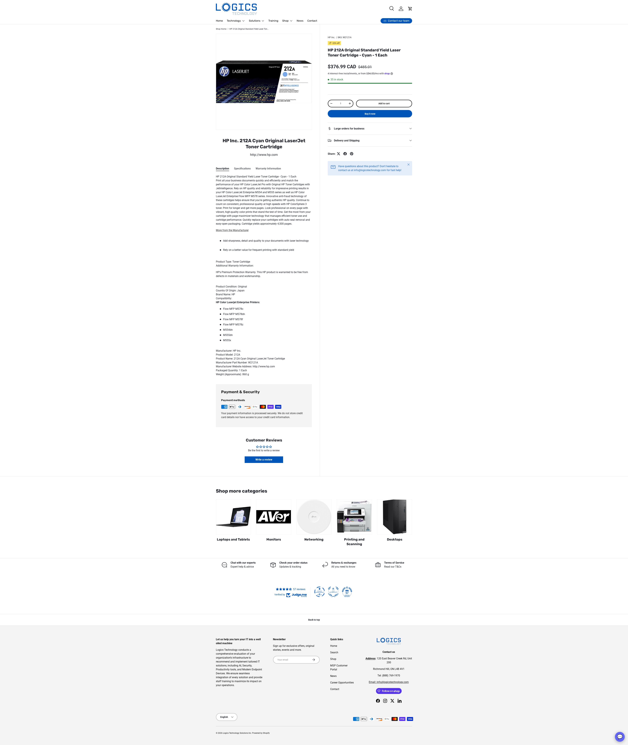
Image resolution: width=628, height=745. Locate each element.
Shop (285, 20)
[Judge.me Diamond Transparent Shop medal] (319, 592)
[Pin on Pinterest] (351, 153)
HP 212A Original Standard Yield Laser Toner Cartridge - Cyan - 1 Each (249, 29)
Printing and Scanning (354, 541)
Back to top (314, 619)
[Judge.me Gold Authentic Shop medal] (333, 592)
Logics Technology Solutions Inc (237, 733)
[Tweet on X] (338, 153)
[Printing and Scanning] (354, 516)
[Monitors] (273, 516)
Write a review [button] (263, 459)
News (300, 20)
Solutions (254, 20)
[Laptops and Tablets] (233, 516)
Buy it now (370, 113)
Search (334, 652)
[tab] (222, 168)
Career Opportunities (342, 682)
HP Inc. (331, 37)
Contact (312, 20)
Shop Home (221, 29)
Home (219, 20)
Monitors (273, 539)
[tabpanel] (264, 275)
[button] (410, 8)
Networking (313, 539)
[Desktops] (394, 516)
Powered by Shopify (261, 733)
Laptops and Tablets (233, 539)
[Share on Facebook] (345, 153)
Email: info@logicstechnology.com (389, 682)
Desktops (394, 539)
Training (273, 20)
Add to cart (384, 103)
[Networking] (314, 516)
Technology (234, 20)
